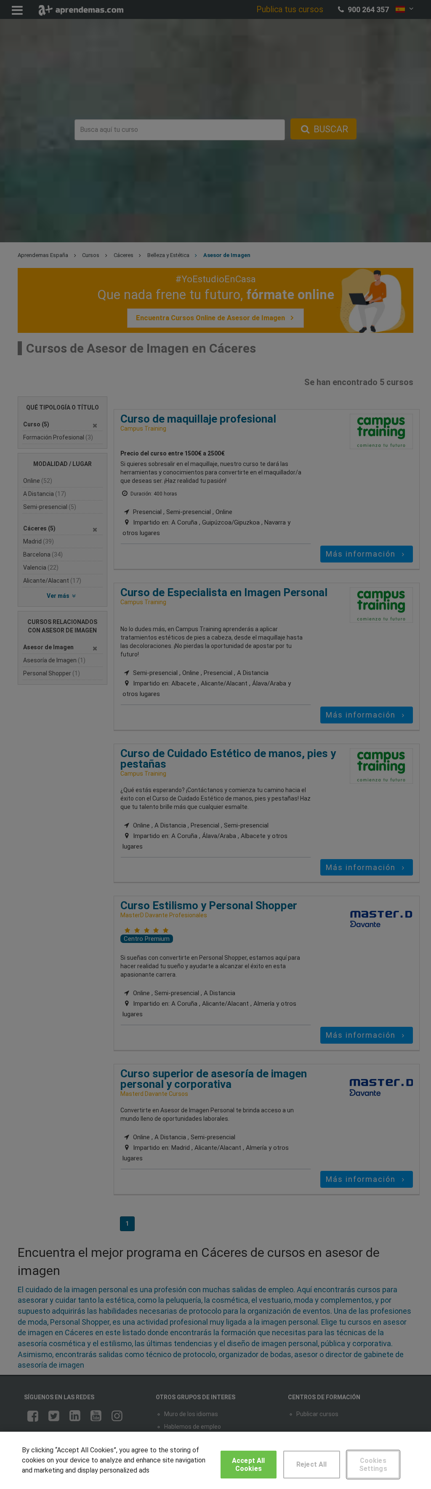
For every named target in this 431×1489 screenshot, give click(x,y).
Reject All (311, 1464)
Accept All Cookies (248, 1465)
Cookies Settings (373, 1465)
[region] (215, 1460)
